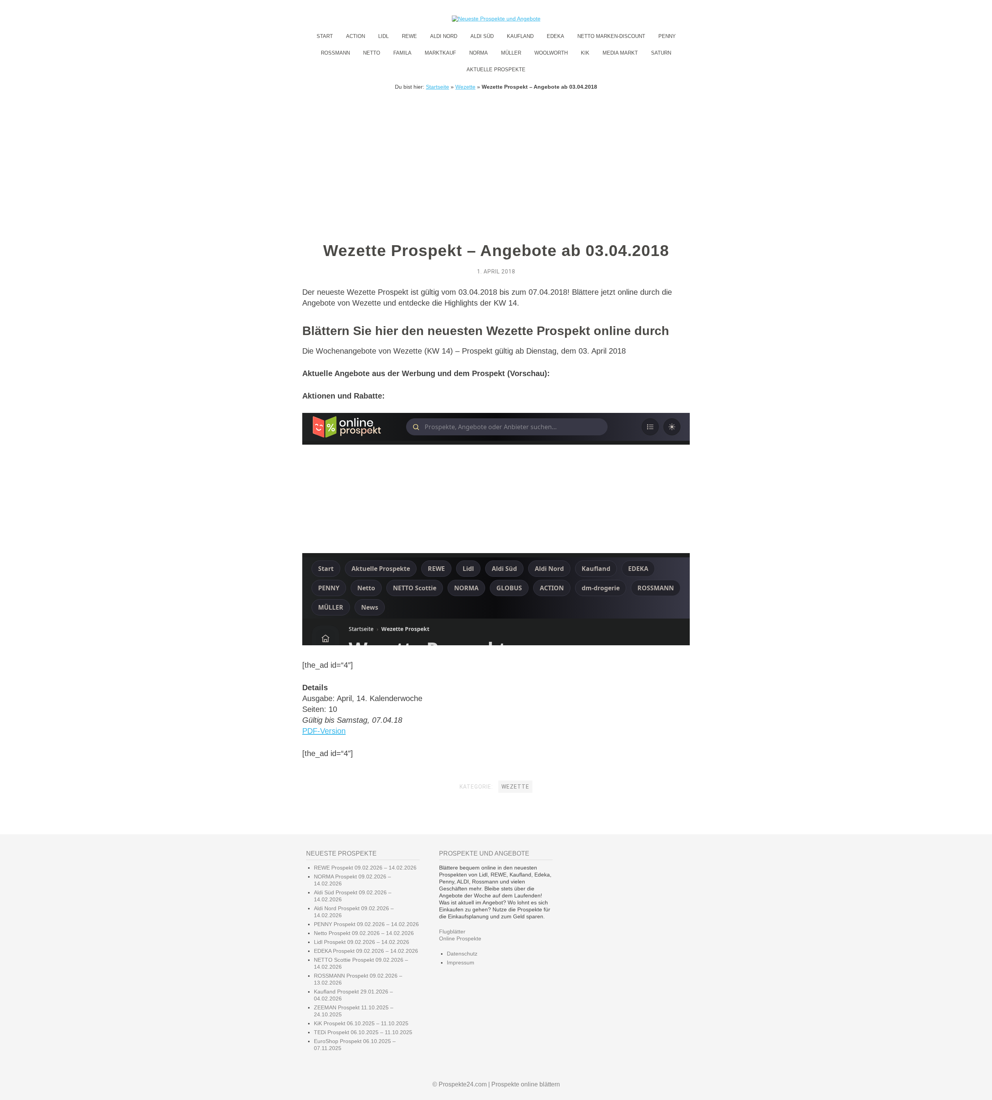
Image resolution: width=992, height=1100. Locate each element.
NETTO (371, 53)
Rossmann (335, 53)
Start (325, 36)
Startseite (437, 87)
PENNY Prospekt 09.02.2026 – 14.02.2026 (366, 924)
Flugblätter (452, 931)
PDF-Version (324, 731)
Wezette (465, 87)
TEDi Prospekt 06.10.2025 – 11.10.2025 (363, 1032)
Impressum (460, 962)
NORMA (478, 53)
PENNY (667, 36)
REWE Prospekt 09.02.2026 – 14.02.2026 (365, 868)
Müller (511, 53)
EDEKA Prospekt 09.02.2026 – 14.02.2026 (366, 951)
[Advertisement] (496, 148)
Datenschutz (462, 953)
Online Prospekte (460, 938)
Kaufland (520, 36)
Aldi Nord (443, 36)
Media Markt (620, 53)
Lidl (383, 36)
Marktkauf (440, 53)
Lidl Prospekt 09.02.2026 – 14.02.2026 (361, 942)
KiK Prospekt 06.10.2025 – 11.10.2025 (361, 1023)
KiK (585, 53)
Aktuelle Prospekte (496, 69)
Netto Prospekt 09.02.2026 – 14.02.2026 (364, 933)
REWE (409, 36)
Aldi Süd (482, 36)
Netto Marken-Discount (611, 36)
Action (355, 36)
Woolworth (551, 53)
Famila (402, 53)
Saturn (661, 53)
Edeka (555, 36)
